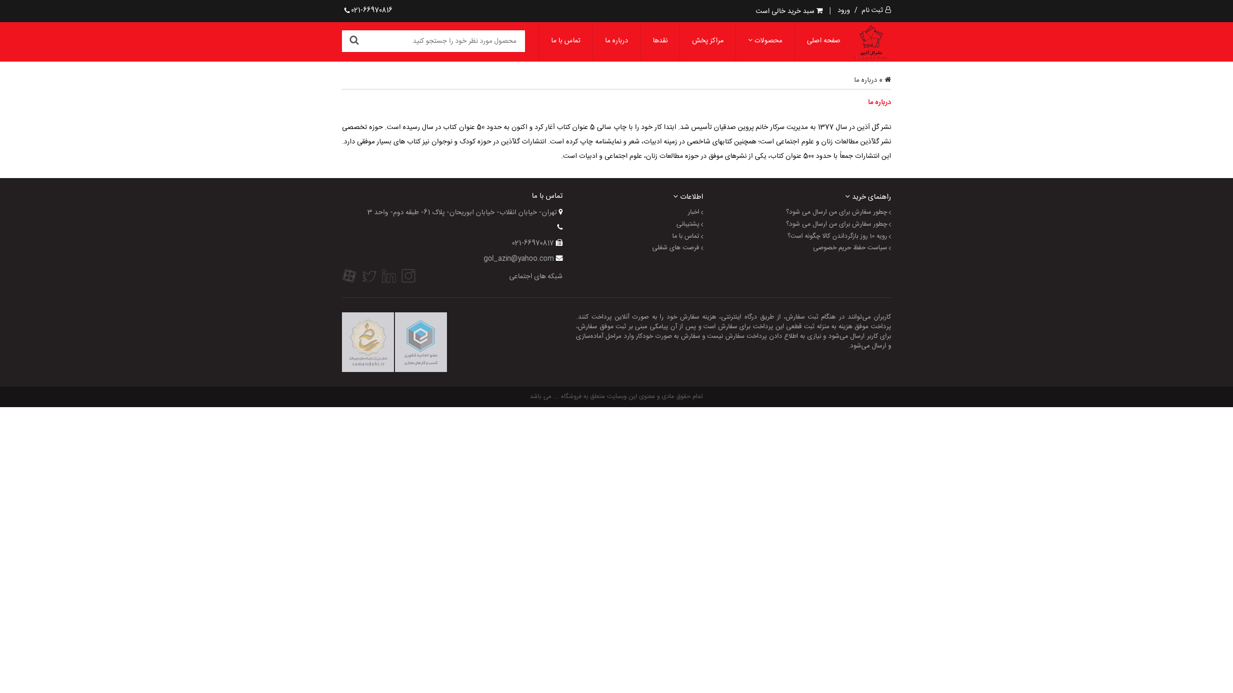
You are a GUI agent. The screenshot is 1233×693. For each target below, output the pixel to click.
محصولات (767, 41)
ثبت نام (872, 10)
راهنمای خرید (870, 196)
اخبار (693, 213)
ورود (844, 10)
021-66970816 (372, 10)
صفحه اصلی (823, 41)
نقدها (660, 41)
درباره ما (616, 41)
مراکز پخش (707, 41)
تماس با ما (565, 41)
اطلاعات (690, 196)
